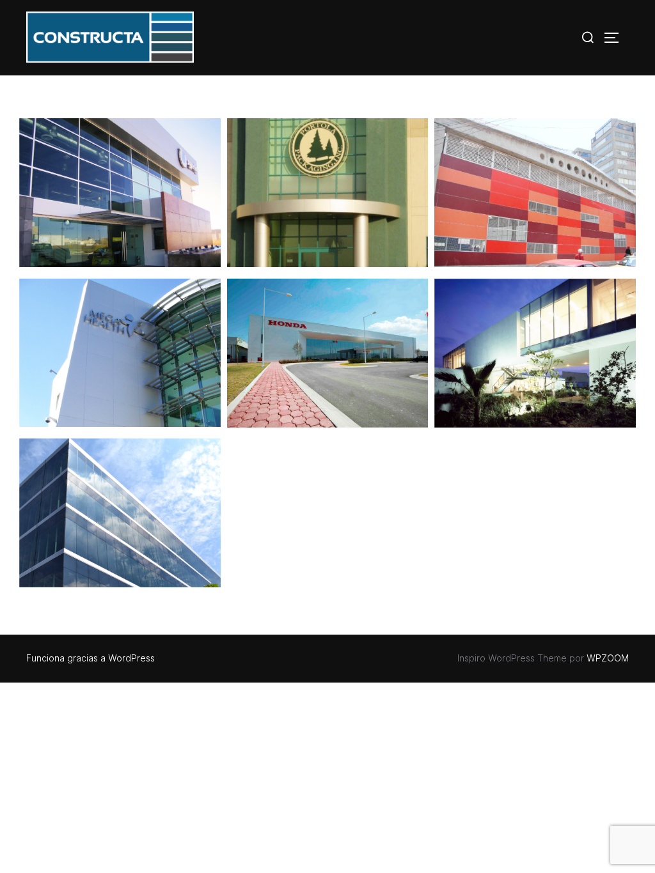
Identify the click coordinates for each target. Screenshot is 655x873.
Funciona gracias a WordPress (90, 658)
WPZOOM (608, 658)
